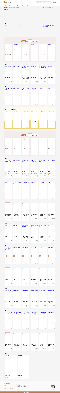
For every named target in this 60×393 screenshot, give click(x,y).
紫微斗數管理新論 (8, 301)
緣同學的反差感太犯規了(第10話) (17, 323)
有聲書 (28, 5)
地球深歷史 (24, 279)
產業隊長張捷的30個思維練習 (51, 215)
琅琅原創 (55, 5)
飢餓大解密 (16, 236)
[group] (30, 15)
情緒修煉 (41, 257)
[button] (5, 30)
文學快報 (32, 41)
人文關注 (36, 41)
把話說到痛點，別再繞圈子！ (25, 55)
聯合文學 (24, 171)
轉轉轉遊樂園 (33, 192)
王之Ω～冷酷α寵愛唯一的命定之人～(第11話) (25, 323)
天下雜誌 (41, 148)
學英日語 (27, 135)
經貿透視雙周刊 (8, 148)
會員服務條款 (19, 385)
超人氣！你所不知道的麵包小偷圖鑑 (25, 78)
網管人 (49, 171)
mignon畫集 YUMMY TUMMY (51, 302)
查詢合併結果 (54, 7)
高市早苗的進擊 (33, 77)
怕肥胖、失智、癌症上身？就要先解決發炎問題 (43, 78)
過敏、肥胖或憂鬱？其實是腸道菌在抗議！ (25, 237)
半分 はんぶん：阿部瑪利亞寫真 (25, 345)
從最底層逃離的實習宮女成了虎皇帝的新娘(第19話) (43, 323)
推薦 (5, 5)
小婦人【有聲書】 (51, 257)
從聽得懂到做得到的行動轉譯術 (8, 55)
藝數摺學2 (7, 279)
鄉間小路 (15, 171)
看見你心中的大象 (17, 98)
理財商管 (23, 41)
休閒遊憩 (32, 135)
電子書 (14, 5)
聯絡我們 (24, 387)
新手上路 (24, 385)
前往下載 (53, 389)
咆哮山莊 (6, 192)
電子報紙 (24, 5)
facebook (30, 385)
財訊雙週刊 (16, 148)
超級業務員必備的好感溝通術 (8, 99)
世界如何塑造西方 (8, 77)
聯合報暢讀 (20, 375)
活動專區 (33, 5)
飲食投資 (6, 236)
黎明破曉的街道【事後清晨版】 (42, 122)
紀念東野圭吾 (45, 7)
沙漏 (49, 192)
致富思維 (49, 54)
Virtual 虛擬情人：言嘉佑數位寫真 (34, 345)
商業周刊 (32, 148)
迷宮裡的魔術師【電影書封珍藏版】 (8, 122)
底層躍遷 (32, 54)
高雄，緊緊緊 (50, 77)
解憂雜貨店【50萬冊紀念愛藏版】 (34, 122)
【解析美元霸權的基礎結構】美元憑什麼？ (25, 215)
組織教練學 (50, 98)
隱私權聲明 (18, 387)
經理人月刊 (33, 171)
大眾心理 (27, 41)
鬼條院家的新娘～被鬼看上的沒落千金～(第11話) (8, 323)
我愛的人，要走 (33, 257)
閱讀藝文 (36, 135)
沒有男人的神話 (16, 77)
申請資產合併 (49, 7)
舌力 (49, 236)
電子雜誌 (18, 5)
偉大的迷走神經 (33, 279)
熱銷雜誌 (23, 135)
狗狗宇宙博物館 (16, 301)
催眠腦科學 (50, 279)
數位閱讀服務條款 (19, 386)
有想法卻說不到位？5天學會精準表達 (42, 55)
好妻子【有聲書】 (25, 257)
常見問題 (24, 386)
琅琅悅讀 (51, 5)
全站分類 (9, 5)
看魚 (14, 279)
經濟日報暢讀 (7, 375)
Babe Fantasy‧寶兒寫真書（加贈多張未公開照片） (43, 345)
